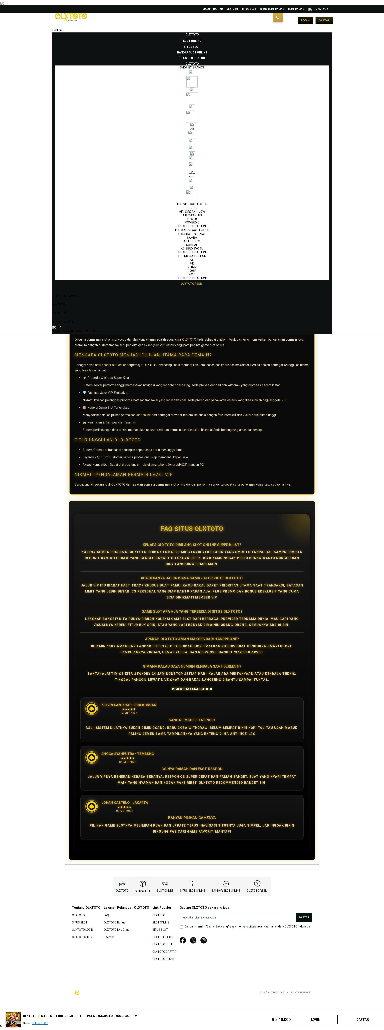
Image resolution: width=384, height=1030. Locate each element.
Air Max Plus (192, 215)
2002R (192, 267)
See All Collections (192, 226)
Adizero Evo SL (192, 248)
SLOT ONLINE (296, 9)
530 (192, 260)
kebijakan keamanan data (267, 926)
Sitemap (109, 937)
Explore (58, 30)
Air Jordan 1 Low (192, 211)
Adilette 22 (192, 241)
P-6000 (192, 219)
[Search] (278, 17)
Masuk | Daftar (213, 9)
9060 (192, 274)
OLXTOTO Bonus (114, 922)
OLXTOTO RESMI (257, 890)
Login (305, 20)
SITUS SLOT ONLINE (272, 9)
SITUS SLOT (249, 9)
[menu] (192, 159)
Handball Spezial (192, 234)
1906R (192, 271)
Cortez (192, 208)
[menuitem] (192, 34)
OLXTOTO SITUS (82, 937)
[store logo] (71, 20)
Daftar (324, 20)
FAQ (106, 915)
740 (192, 263)
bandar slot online (114, 365)
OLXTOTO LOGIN (63, 322)
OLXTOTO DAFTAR (164, 951)
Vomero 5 (192, 222)
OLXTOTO (232, 9)
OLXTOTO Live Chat (116, 929)
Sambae (192, 245)
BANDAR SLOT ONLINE (226, 890)
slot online (143, 415)
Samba (192, 237)
